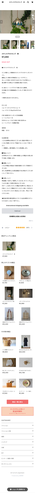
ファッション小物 (6, 431)
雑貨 (2, 436)
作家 (2, 447)
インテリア (4, 442)
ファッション (4, 425)
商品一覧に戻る (17, 402)
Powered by (15, 475)
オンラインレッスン (6, 464)
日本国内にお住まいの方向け (17, 216)
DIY (2, 453)
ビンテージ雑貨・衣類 (7, 458)
